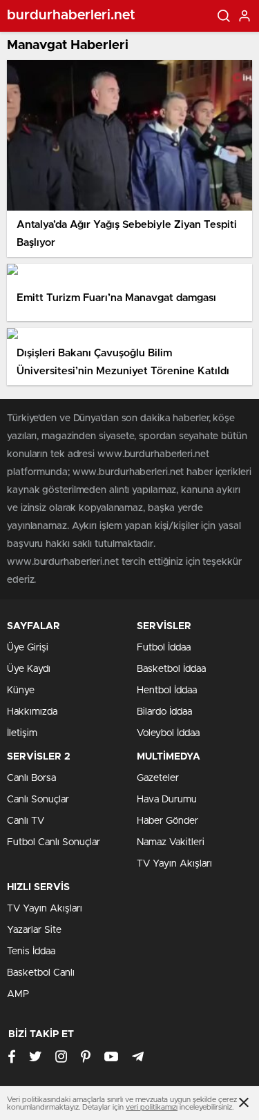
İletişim (22, 733)
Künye (21, 690)
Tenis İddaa (31, 951)
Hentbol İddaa (167, 690)
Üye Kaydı (28, 669)
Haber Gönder (167, 821)
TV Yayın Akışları (174, 864)
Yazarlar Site (34, 930)
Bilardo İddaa (164, 712)
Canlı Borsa (31, 778)
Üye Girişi (27, 648)
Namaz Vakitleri (170, 842)
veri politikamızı (152, 1107)
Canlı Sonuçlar (38, 799)
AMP (18, 994)
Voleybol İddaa (168, 733)
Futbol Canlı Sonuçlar (53, 842)
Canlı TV (25, 821)
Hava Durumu (167, 799)
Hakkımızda (32, 712)
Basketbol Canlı (41, 973)
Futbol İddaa (164, 648)
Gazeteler (158, 778)
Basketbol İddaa (171, 669)
